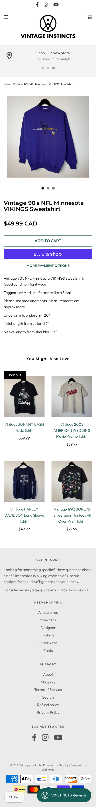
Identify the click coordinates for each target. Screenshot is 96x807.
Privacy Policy (48, 712)
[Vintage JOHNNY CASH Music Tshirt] (24, 396)
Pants (48, 650)
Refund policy (48, 704)
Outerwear (48, 642)
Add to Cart (48, 241)
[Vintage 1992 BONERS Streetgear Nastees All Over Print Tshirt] (71, 481)
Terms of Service (48, 689)
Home (7, 84)
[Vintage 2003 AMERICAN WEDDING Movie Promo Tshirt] (71, 396)
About (48, 674)
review (39, 590)
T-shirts (48, 635)
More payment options (48, 266)
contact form (15, 581)
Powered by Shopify (55, 765)
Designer (48, 627)
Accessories (48, 612)
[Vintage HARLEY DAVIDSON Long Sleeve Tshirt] (24, 481)
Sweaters (48, 620)
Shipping (48, 682)
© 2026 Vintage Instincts (25, 765)
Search (48, 697)
